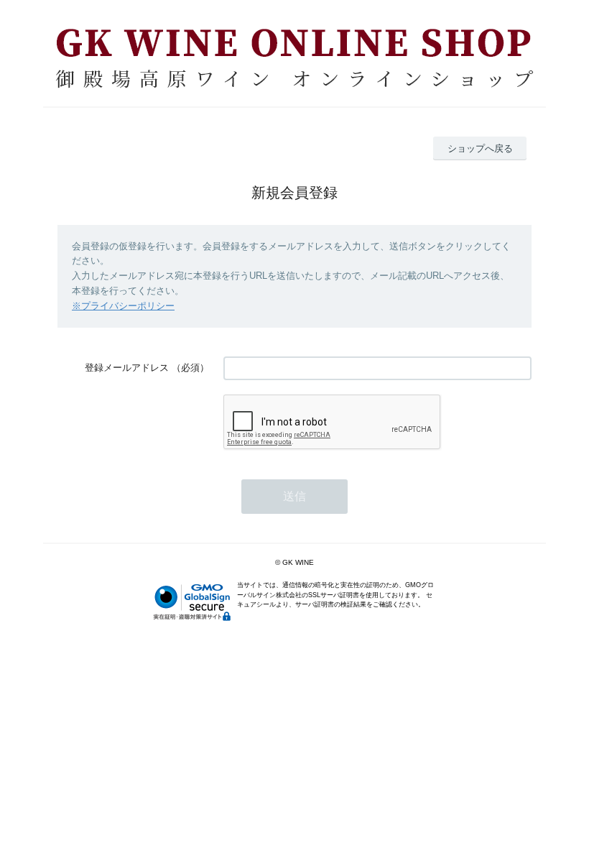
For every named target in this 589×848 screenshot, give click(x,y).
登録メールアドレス (127, 367)
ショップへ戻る (480, 148)
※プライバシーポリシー (123, 305)
